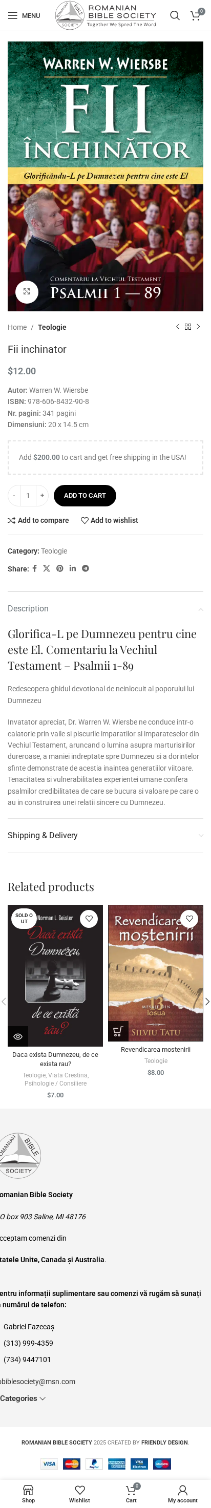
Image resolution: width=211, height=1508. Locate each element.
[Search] (175, 15)
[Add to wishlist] (89, 919)
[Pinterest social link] (60, 569)
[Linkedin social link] (73, 569)
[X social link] (46, 569)
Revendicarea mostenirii (156, 1049)
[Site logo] (106, 15)
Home (17, 327)
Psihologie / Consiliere (56, 1083)
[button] (118, 1031)
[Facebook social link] (34, 569)
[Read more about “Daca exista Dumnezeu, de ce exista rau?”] (18, 1036)
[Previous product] (178, 327)
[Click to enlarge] (26, 292)
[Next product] (198, 327)
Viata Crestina (68, 1075)
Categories (18, 1399)
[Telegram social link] (85, 569)
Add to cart (85, 495)
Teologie (52, 327)
